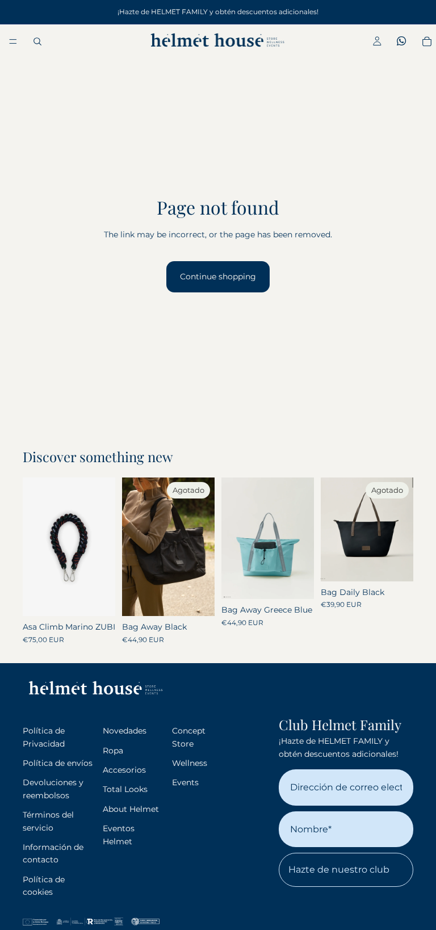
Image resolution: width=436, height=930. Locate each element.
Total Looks (125, 789)
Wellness (189, 763)
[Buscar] (37, 41)
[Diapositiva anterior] (134, 546)
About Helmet (131, 809)
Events (185, 782)
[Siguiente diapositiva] (202, 546)
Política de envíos (58, 763)
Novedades (124, 731)
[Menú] (13, 41)
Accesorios (124, 770)
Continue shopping (218, 276)
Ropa (113, 750)
